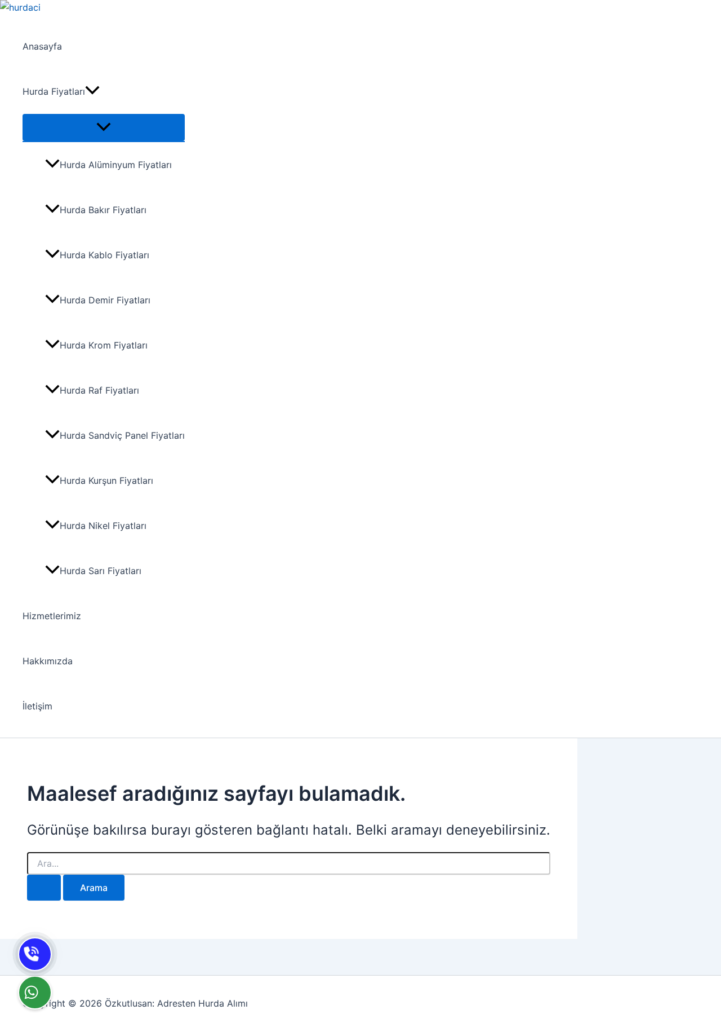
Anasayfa (42, 46)
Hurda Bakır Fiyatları (103, 209)
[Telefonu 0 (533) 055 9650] (35, 954)
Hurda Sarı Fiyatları (100, 570)
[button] (92, 91)
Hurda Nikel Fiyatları (103, 525)
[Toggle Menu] (104, 127)
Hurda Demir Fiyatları (105, 300)
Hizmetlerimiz (52, 615)
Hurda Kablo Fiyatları (104, 255)
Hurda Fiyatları (54, 91)
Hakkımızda (48, 661)
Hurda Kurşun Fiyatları (106, 480)
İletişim (37, 706)
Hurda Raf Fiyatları (99, 390)
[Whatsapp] (35, 992)
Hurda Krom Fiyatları (104, 345)
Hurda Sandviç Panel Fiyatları (122, 435)
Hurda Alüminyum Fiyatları (116, 164)
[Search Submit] (44, 888)
